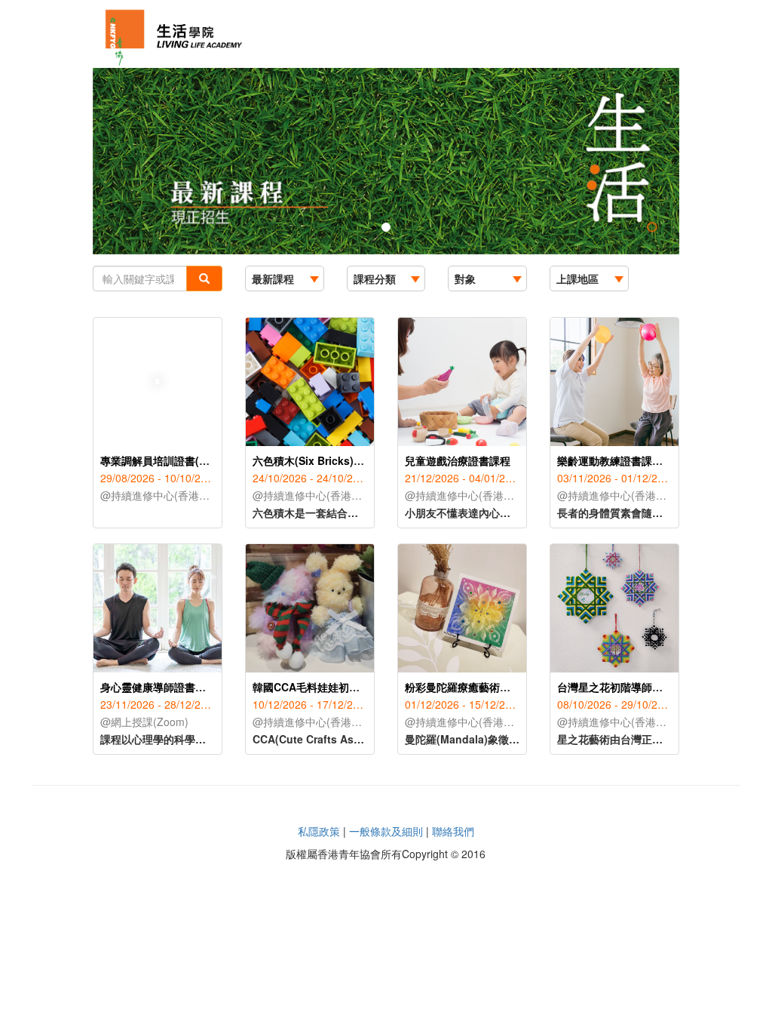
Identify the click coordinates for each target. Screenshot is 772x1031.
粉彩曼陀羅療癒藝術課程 (463, 686)
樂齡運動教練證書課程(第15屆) (630, 460)
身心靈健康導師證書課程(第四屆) (178, 686)
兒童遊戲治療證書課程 (457, 460)
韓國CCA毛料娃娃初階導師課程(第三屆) (347, 686)
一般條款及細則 (386, 831)
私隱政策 (319, 831)
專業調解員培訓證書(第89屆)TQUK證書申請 (204, 460)
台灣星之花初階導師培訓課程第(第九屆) (650, 686)
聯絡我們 (453, 831)
